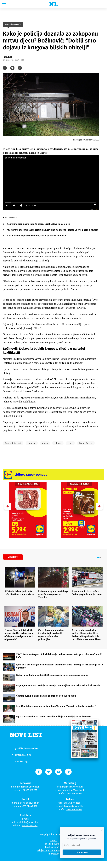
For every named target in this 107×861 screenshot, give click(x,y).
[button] (99, 506)
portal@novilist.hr (29, 802)
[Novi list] (53, 4)
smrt (70, 443)
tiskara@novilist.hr (73, 806)
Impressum (53, 853)
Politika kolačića (53, 847)
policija (32, 443)
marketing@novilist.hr (74, 790)
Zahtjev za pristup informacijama (53, 850)
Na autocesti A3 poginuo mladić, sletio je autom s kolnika (36, 235)
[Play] (6, 205)
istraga (57, 443)
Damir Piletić (86, 443)
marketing (21, 761)
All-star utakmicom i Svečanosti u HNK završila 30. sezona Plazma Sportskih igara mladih (52, 230)
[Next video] (13, 205)
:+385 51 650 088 (74, 793)
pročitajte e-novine (26, 748)
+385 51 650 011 (29, 790)
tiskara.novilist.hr (72, 802)
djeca (45, 443)
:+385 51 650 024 (74, 809)
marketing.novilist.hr (72, 786)
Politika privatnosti (53, 843)
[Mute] (21, 205)
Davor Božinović (13, 443)
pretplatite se (23, 754)
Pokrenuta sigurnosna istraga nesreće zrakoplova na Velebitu (38, 224)
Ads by (93, 209)
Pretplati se (81, 852)
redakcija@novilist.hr (29, 786)
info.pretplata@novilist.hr (25, 822)
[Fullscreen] (95, 205)
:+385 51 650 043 (29, 825)
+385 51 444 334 (29, 806)
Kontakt (53, 840)
